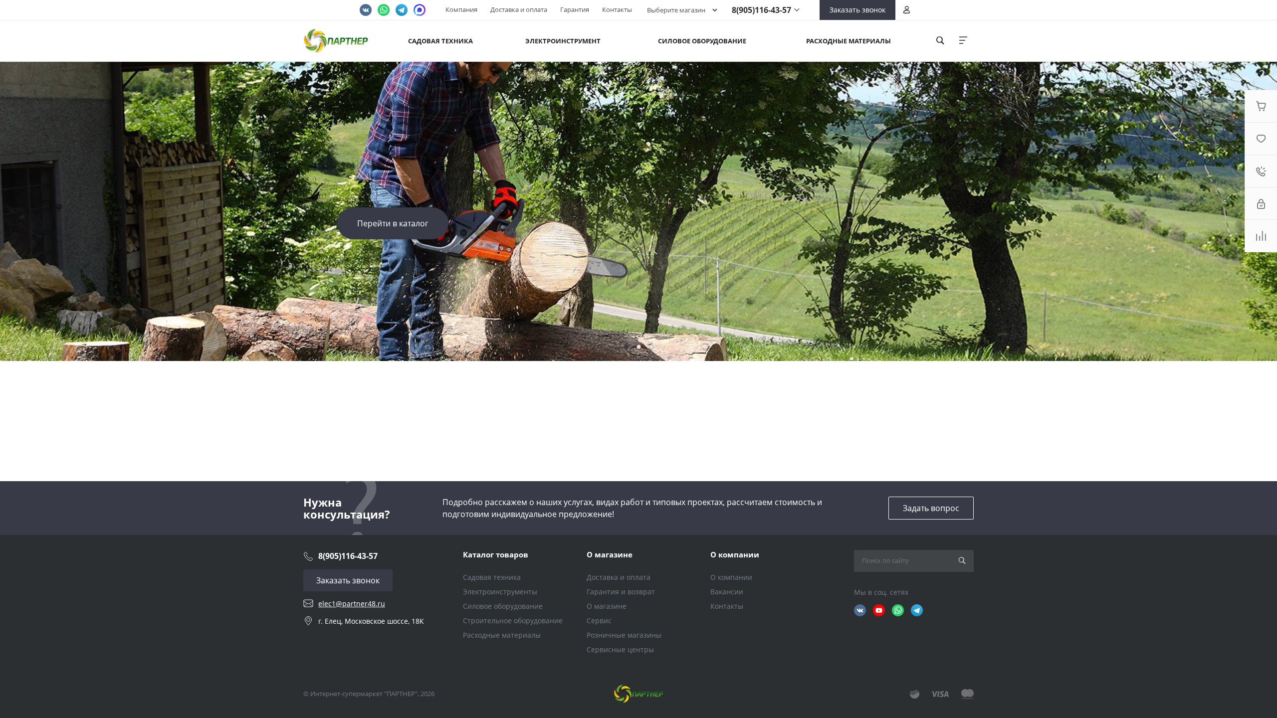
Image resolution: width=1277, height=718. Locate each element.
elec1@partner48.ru (351, 603)
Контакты (617, 9)
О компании (734, 554)
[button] (626, 347)
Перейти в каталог (392, 223)
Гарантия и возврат (621, 591)
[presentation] (1227, 211)
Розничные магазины (624, 635)
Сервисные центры (620, 649)
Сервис (599, 620)
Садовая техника (492, 577)
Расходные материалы (502, 635)
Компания (461, 9)
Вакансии (726, 591)
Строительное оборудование (513, 620)
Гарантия (574, 9)
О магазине (610, 554)
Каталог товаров (495, 554)
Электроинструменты (500, 591)
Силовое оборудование (503, 606)
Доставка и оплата (518, 9)
